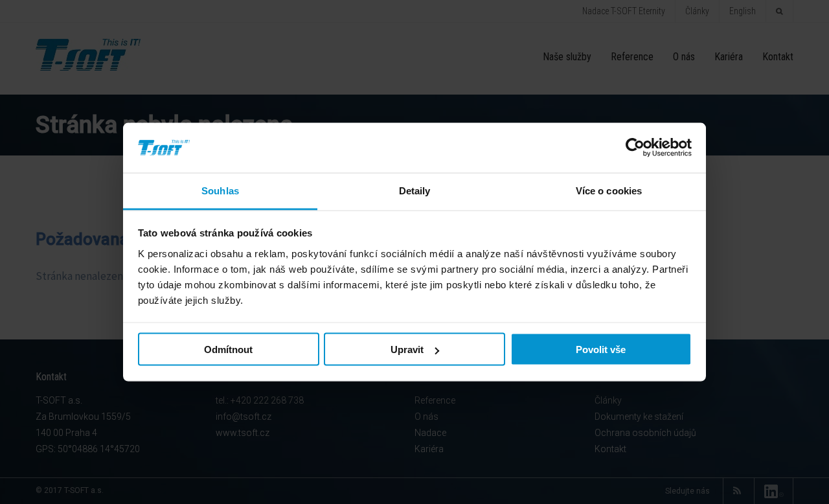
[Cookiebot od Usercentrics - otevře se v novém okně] (635, 147)
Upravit (407, 349)
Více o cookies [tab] (609, 190)
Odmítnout (228, 349)
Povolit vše (601, 349)
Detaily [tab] (415, 190)
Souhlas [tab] (220, 190)
